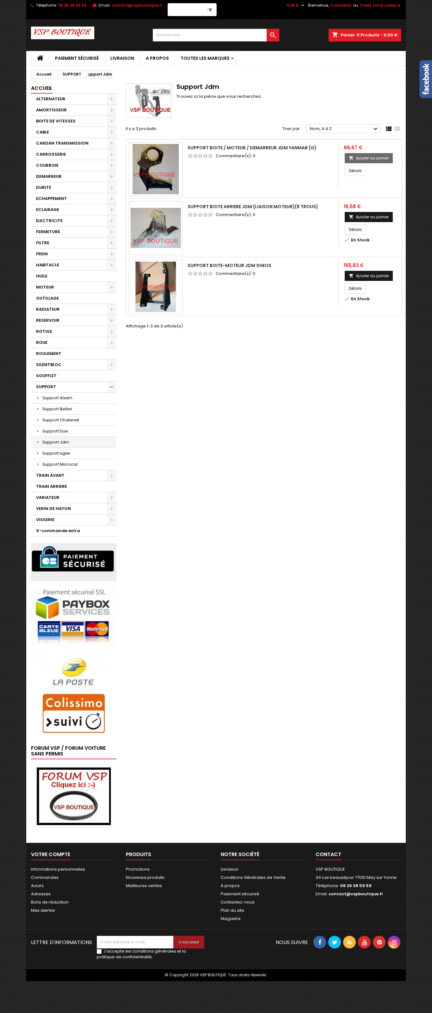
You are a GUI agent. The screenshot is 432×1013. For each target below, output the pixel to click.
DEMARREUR (49, 176)
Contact (328, 854)
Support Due (55, 431)
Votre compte (50, 854)
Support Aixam (57, 398)
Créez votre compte (380, 5)
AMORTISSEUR (51, 110)
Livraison (122, 58)
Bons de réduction (50, 902)
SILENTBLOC (49, 365)
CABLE (42, 132)
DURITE (43, 187)
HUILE (41, 276)
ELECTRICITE (49, 221)
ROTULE (44, 331)
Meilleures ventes (144, 886)
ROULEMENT (48, 354)
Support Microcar (60, 464)
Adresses (41, 894)
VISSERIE (45, 520)
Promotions (138, 869)
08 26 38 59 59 (72, 5)
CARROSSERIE (51, 154)
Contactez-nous (238, 902)
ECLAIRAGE (47, 210)
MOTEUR (45, 287)
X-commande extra (58, 531)
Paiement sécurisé (77, 58)
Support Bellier (57, 409)
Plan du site (232, 910)
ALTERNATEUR (50, 99)
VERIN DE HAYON (53, 509)
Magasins (231, 919)
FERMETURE (48, 232)
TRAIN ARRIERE (51, 486)
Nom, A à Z (344, 129)
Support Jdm (55, 442)
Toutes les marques (205, 58)
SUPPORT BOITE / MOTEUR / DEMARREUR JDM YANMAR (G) (252, 148)
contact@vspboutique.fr (137, 5)
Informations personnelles (58, 869)
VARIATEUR (47, 497)
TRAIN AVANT (50, 475)
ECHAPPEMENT (51, 199)
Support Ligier (56, 453)
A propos (157, 58)
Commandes (45, 877)
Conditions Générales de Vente (253, 877)
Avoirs (37, 886)
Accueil (41, 88)
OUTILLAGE (47, 298)
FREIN (42, 254)
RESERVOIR (47, 320)
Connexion (340, 5)
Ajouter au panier (369, 158)
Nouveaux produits (145, 877)
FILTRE (42, 243)
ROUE (41, 342)
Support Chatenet (60, 420)
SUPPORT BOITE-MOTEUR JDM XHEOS (229, 265)
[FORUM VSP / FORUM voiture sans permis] (73, 796)
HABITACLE (47, 265)
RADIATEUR (48, 309)
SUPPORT (46, 387)
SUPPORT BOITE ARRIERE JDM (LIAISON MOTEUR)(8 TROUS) (253, 206)
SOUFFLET (46, 376)
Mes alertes (43, 910)
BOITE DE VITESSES (56, 121)
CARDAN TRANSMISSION (62, 143)
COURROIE (47, 165)
